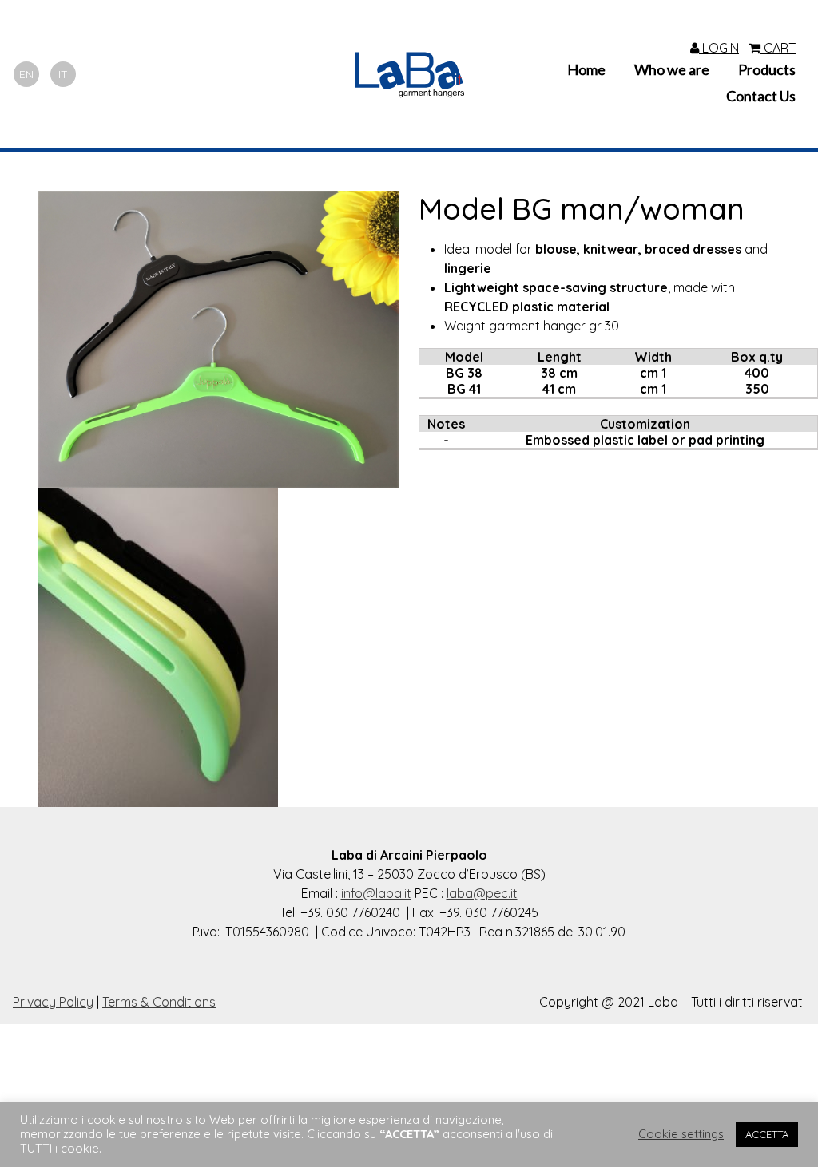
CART (778, 48)
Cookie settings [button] (681, 1134)
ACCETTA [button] (766, 1134)
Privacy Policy (53, 1002)
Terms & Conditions (159, 1002)
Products (767, 69)
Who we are (671, 69)
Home (586, 69)
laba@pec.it (482, 893)
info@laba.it (376, 893)
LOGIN (719, 48)
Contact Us (761, 96)
